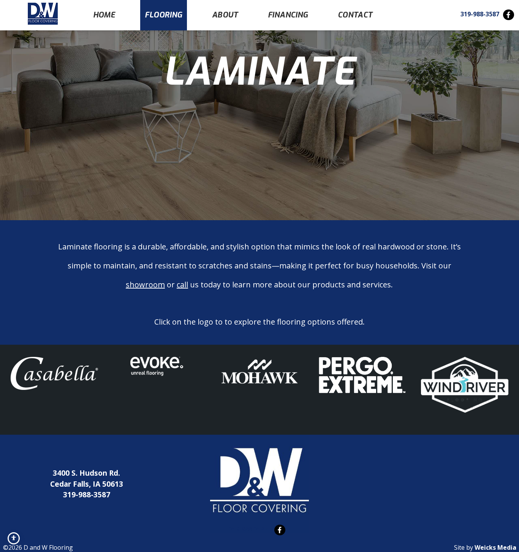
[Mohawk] (259, 371)
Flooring (163, 15)
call (182, 284)
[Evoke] (156, 366)
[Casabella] (54, 373)
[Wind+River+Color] (464, 385)
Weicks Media (495, 547)
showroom (145, 284)
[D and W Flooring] (43, 14)
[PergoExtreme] (362, 375)
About (225, 15)
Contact (355, 15)
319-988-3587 (479, 14)
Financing (288, 15)
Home (104, 15)
